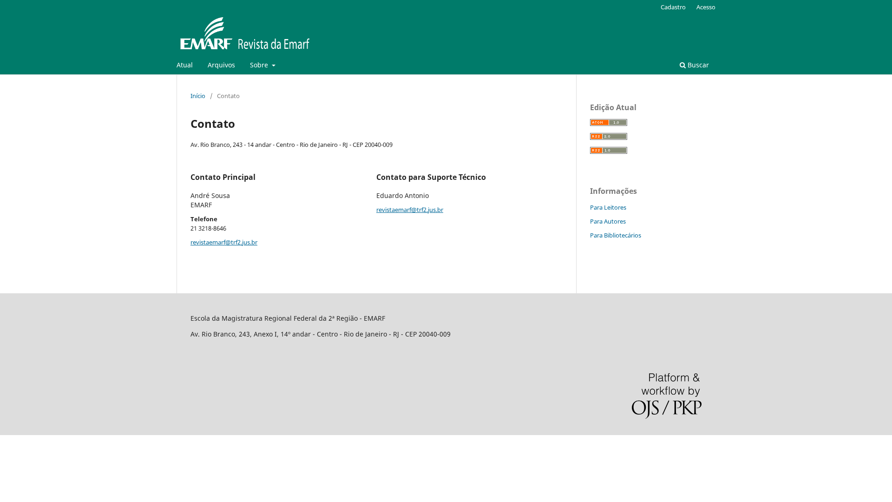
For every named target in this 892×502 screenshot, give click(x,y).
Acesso (705, 7)
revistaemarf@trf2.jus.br (223, 242)
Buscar (697, 64)
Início (197, 96)
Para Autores (608, 221)
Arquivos (221, 64)
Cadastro (673, 7)
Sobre (260, 64)
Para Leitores (608, 207)
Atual (185, 64)
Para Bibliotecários (615, 235)
